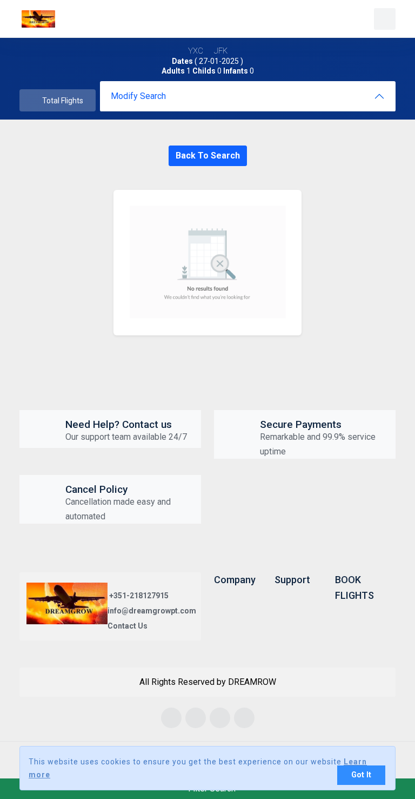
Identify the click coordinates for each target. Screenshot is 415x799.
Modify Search (138, 96)
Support (292, 579)
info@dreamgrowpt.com (152, 610)
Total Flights (63, 100)
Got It (361, 775)
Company (235, 579)
